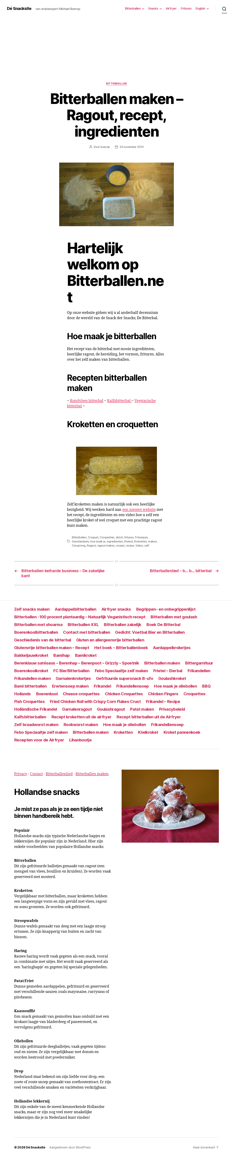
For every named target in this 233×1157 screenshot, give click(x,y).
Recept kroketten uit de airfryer (81, 716)
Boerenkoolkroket (31, 670)
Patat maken (142, 709)
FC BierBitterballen (71, 670)
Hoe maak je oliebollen (175, 686)
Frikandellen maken (32, 678)
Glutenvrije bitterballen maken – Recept (51, 647)
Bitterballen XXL (83, 624)
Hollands (22, 693)
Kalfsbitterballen (30, 716)
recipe (130, 545)
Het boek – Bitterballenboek (121, 647)
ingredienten (115, 541)
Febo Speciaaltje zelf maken (121, 670)
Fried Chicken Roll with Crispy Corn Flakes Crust (95, 701)
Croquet (93, 537)
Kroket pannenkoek (181, 732)
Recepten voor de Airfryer (39, 739)
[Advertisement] (116, 43)
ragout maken (106, 545)
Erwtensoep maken (70, 686)
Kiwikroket (148, 732)
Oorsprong (78, 545)
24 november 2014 (132, 147)
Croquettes (194, 693)
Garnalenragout (77, 709)
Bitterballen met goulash (173, 616)
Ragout (91, 545)
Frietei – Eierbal (167, 670)
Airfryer (171, 8)
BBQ (206, 686)
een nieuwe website (139, 509)
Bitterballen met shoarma (38, 624)
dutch (119, 537)
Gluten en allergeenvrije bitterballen (110, 639)
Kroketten (140, 541)
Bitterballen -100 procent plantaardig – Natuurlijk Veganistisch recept (79, 616)
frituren (129, 537)
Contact (36, 774)
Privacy (20, 774)
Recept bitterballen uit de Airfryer (148, 716)
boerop (105, 147)
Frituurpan (141, 537)
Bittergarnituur (199, 663)
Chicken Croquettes (124, 693)
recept (120, 545)
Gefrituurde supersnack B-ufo (124, 678)
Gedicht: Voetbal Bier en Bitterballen (150, 632)
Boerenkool (47, 693)
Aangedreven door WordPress (70, 1147)
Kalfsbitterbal (119, 400)
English (200, 8)
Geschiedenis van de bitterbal (42, 639)
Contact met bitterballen (86, 632)
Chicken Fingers (163, 693)
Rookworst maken (80, 724)
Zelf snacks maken (32, 609)
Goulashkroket (172, 678)
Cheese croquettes (81, 693)
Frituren (186, 8)
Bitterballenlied (59, 774)
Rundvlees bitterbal (86, 400)
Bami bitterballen (30, 686)
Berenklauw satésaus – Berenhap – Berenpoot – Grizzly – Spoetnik (76, 663)
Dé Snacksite (19, 8)
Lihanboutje (80, 739)
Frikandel (102, 686)
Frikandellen (198, 670)
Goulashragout (111, 709)
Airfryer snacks (116, 609)
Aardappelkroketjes (172, 647)
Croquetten (107, 537)
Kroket (128, 541)
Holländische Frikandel (35, 709)
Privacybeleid (172, 709)
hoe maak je (97, 541)
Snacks (153, 8)
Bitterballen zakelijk (122, 624)
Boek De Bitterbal (163, 624)
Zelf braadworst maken (36, 724)
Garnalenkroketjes (73, 678)
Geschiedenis (80, 541)
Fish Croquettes (29, 701)
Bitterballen (133, 8)
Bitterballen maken (162, 663)
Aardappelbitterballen (75, 609)
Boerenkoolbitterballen (36, 632)
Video (139, 545)
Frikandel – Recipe (163, 701)
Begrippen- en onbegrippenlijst (165, 609)
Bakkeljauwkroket (31, 655)
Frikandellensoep (132, 686)
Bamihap (61, 655)
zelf (146, 545)
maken (152, 541)
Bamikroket (86, 655)
